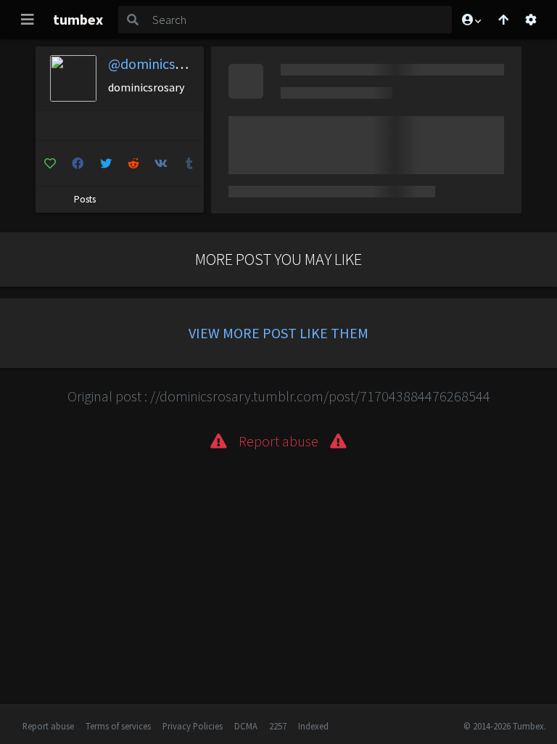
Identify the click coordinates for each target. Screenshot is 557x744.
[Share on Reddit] (133, 163)
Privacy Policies (192, 726)
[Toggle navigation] (28, 19)
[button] (471, 19)
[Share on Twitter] (105, 163)
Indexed (313, 726)
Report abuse (48, 726)
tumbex (78, 19)
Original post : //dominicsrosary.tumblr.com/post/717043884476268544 (278, 396)
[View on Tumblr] (189, 163)
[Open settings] (530, 19)
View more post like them (278, 333)
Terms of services (118, 726)
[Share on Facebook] (77, 163)
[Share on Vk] (161, 163)
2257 (277, 726)
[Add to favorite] (50, 163)
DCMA (245, 726)
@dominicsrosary (160, 63)
